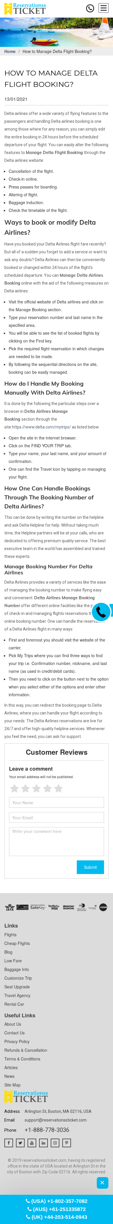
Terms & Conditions (22, 1059)
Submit (90, 867)
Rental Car (14, 1004)
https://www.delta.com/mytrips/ (41, 427)
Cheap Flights (17, 943)
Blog (8, 952)
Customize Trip (18, 978)
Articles (11, 1067)
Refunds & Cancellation (25, 1050)
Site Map (12, 1085)
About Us (12, 1024)
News (9, 1076)
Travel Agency (17, 995)
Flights (10, 934)
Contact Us (14, 1033)
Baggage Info (16, 969)
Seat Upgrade (17, 987)
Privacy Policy (17, 1041)
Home (10, 51)
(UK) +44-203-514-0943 (58, 1217)
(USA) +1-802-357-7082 (59, 1201)
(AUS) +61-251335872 (59, 1209)
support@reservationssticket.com (56, 1120)
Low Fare (13, 960)
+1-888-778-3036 (47, 1129)
